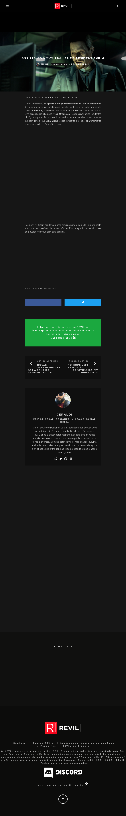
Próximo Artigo (79, 361)
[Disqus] (63, 513)
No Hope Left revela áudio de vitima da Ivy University (83, 369)
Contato (19, 743)
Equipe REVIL (43, 743)
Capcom (30, 288)
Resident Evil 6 (59, 64)
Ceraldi (45, 64)
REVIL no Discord (76, 746)
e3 (38, 288)
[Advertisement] (63, 197)
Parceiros (48, 746)
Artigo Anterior (47, 361)
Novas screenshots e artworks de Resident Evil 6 (44, 369)
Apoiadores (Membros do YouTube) (88, 743)
